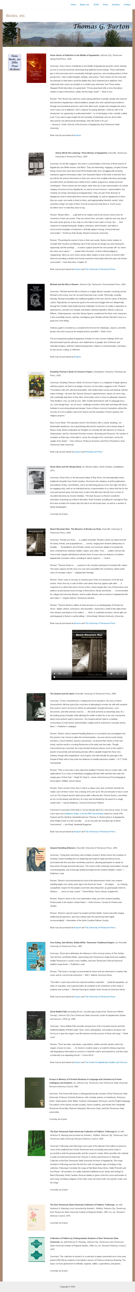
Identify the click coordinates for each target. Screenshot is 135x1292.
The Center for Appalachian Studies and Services (106, 1062)
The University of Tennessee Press (100, 269)
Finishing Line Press (94, 452)
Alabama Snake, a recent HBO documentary (84, 813)
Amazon (77, 135)
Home (73, 4)
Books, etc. (85, 4)
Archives (116, 4)
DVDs (96, 4)
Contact (127, 4)
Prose (105, 4)
